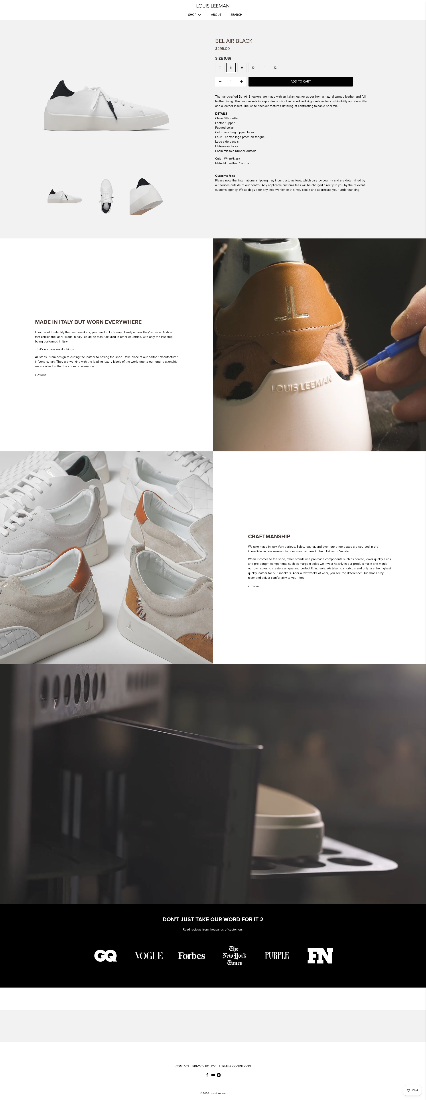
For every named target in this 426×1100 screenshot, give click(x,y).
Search (236, 15)
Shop (192, 15)
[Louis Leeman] (213, 6)
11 (264, 67)
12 (275, 67)
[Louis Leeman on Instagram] (219, 1076)
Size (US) (223, 58)
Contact (182, 1066)
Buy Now (40, 375)
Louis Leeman (217, 1093)
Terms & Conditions (235, 1066)
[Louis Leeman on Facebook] (207, 1076)
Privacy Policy (204, 1066)
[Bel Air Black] (106, 105)
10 (253, 67)
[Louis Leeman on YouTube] (213, 1076)
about (216, 15)
